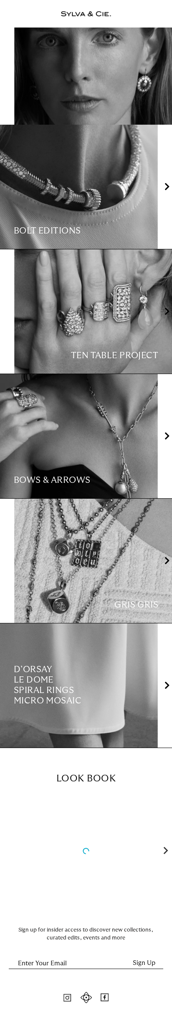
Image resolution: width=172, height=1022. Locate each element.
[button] (167, 187)
